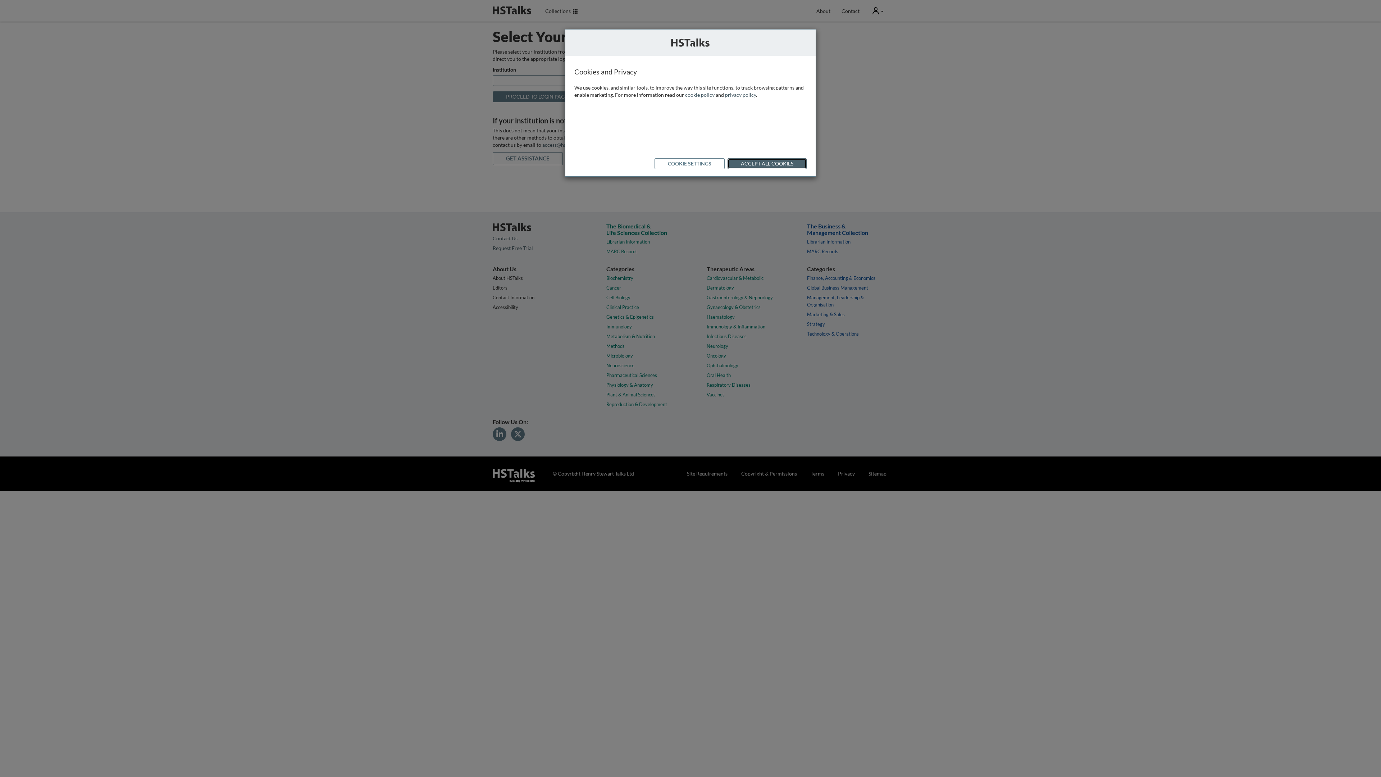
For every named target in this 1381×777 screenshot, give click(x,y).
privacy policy (740, 95)
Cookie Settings (689, 163)
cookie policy (700, 95)
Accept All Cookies (767, 163)
